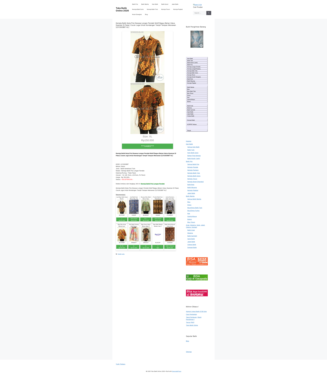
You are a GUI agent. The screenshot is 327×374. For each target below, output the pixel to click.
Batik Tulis (190, 60)
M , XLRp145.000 (122, 246)
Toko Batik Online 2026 (122, 9)
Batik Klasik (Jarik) (192, 62)
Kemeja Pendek (192, 167)
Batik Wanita (145, 4)
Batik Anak (190, 105)
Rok (188, 97)
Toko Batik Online (192, 325)
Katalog (188, 141)
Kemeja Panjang (192, 170)
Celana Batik (190, 116)
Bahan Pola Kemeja (194, 156)
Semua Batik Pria (193, 164)
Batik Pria (135, 4)
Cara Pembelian (191, 314)
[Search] (208, 13)
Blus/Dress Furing (193, 211)
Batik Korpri (164, 4)
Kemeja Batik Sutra (137, 9)
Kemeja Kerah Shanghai (194, 77)
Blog (146, 14)
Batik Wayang (191, 81)
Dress (189, 95)
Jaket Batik (175, 4)
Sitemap (189, 352)
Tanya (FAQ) (190, 322)
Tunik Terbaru (120, 364)
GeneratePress (176, 371)
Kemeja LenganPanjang (193, 68)
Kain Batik (155, 4)
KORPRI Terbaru (192, 124)
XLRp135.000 (134, 246)
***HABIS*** (147, 146)
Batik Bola (190, 79)
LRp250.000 (170, 219)
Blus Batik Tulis (191, 91)
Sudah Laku (121, 254)
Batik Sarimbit (191, 110)
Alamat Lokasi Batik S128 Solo (196, 311)
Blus (188, 89)
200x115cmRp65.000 (134, 219)
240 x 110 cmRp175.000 (170, 246)
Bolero (189, 101)
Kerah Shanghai (137, 14)
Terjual (189, 130)
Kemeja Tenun (165, 9)
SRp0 (158, 246)
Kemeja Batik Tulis (152, 9)
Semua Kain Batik (193, 147)
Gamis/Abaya (191, 99)
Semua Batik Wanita (194, 199)
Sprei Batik (190, 112)
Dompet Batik (191, 120)
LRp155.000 (122, 219)
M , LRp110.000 (146, 219)
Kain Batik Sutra (192, 153)
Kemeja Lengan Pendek (193, 66)
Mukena (189, 108)
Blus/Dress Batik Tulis (194, 208)
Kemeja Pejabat (178, 9)
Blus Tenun (190, 93)
